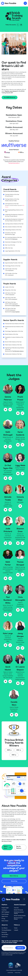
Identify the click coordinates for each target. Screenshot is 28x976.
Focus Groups (5, 914)
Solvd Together (16, 305)
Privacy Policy (17, 972)
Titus (13, 234)
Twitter (15, 928)
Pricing (3, 918)
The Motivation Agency (18, 351)
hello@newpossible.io (14, 163)
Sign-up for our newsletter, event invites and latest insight (12, 941)
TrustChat (4, 910)
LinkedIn (16, 930)
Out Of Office (5, 934)
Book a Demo (5, 920)
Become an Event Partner (18, 918)
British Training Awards (19, 915)
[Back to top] (24, 899)
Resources (4, 932)
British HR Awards (18, 910)
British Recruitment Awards (19, 912)
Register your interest (11, 91)
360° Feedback (5, 912)
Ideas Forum (5, 916)
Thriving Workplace (6, 930)
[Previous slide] (4, 44)
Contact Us (4, 936)
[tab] (10, 53)
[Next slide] (24, 44)
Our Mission (4, 928)
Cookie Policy (10, 972)
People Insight (5, 907)
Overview (16, 907)
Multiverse (14, 239)
